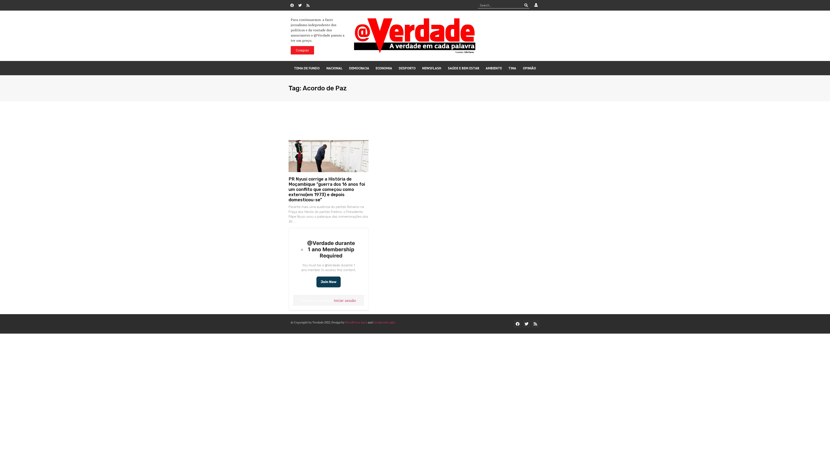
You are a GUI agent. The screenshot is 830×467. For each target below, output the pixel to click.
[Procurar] (526, 5)
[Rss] (308, 5)
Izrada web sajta (384, 322)
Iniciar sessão (345, 300)
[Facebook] (292, 5)
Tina (512, 68)
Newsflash (431, 68)
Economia (384, 68)
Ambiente (494, 68)
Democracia (359, 68)
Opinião (529, 68)
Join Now (328, 282)
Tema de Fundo (307, 68)
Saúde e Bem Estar (463, 68)
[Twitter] (300, 5)
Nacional (334, 68)
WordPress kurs (356, 322)
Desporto (407, 68)
